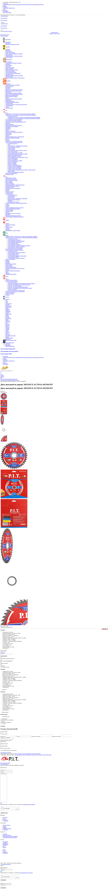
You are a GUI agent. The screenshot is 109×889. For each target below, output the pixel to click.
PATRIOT (5, 845)
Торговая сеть (12, 8)
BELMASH (5, 841)
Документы (4, 718)
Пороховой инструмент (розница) (23, 4)
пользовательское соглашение (28, 804)
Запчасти (5, 851)
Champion (5, 842)
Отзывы (4, 723)
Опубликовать (4, 752)
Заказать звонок (54, 32)
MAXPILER (5, 844)
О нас (4, 9)
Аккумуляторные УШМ (6, 353)
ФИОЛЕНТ (5, 853)
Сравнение (5, 829)
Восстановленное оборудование (10, 837)
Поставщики (6, 8)
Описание (4, 689)
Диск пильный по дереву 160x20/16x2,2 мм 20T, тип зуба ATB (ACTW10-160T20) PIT (32, 754)
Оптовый (5, 4)
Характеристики (5, 667)
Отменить (9, 752)
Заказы (4, 826)
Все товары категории (5, 763)
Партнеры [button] (5, 6)
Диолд (4, 850)
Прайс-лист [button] (5, 3)
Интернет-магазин (11, 4)
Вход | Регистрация (7, 12)
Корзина (5, 827)
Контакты (5, 10)
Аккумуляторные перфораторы (8, 348)
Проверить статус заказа (54, 33)
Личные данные (6, 825)
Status (4, 849)
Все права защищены (6, 864)
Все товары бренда (5, 764)
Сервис (4, 5)
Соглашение (5, 11)
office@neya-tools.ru (7, 31)
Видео (3, 721)
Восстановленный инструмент (37, 4)
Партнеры (5, 817)
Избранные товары (7, 828)
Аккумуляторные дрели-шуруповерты (9, 351)
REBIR (4, 847)
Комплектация (5, 712)
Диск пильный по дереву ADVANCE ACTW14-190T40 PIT (27, 753)
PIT (4, 846)
